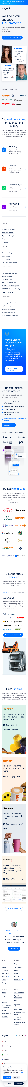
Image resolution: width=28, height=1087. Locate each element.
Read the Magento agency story (12, 369)
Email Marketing (6, 306)
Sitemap (4, 983)
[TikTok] (22, 1036)
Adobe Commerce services (19, 1023)
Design (3, 996)
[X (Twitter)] (19, 1036)
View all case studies (13, 908)
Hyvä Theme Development (18, 996)
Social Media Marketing (8, 312)
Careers (4, 979)
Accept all (7, 1077)
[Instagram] (25, 1036)
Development (5, 999)
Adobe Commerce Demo (19, 1013)
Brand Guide (17, 979)
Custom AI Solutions (7, 292)
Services (4, 964)
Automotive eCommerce (12, 635)
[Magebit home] (6, 8)
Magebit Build (18, 1009)
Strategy (4, 992)
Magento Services (7, 276)
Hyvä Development (7, 279)
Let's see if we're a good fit (11, 37)
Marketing (4, 1002)
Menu (10, 1083)
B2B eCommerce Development (10, 286)
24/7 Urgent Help (19, 992)
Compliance (5, 242)
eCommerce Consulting (8, 229)
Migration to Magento (8, 232)
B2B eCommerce (19, 1001)
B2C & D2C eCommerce (17, 1005)
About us (4, 967)
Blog (15, 964)
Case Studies (18, 967)
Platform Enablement (7, 239)
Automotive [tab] (6, 592)
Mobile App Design (7, 256)
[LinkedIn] (16, 1036)
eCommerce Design (7, 253)
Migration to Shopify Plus (8, 236)
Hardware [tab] (13, 592)
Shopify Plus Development (9, 282)
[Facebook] (13, 1036)
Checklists (17, 973)
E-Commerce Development (9, 273)
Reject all (16, 1077)
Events (16, 970)
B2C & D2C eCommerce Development (12, 289)
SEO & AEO (5, 1010)
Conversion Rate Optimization (10, 315)
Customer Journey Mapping (9, 262)
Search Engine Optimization (9, 303)
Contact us (18, 1083)
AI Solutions (5, 1016)
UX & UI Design (6, 259)
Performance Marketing (8, 309)
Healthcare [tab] (21, 592)
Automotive (8, 598)
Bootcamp (4, 976)
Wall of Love (5, 973)
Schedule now (7, 425)
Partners (16, 976)
